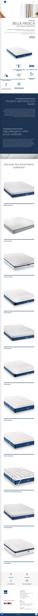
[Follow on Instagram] (6, 603)
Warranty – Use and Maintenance (26, 608)
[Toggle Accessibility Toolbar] (2, 614)
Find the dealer (32, 36)
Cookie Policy (22, 602)
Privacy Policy (22, 601)
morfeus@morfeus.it (26, 596)
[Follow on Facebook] (4, 603)
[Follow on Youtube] (10, 603)
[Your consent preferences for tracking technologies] (36, 614)
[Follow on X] (8, 603)
